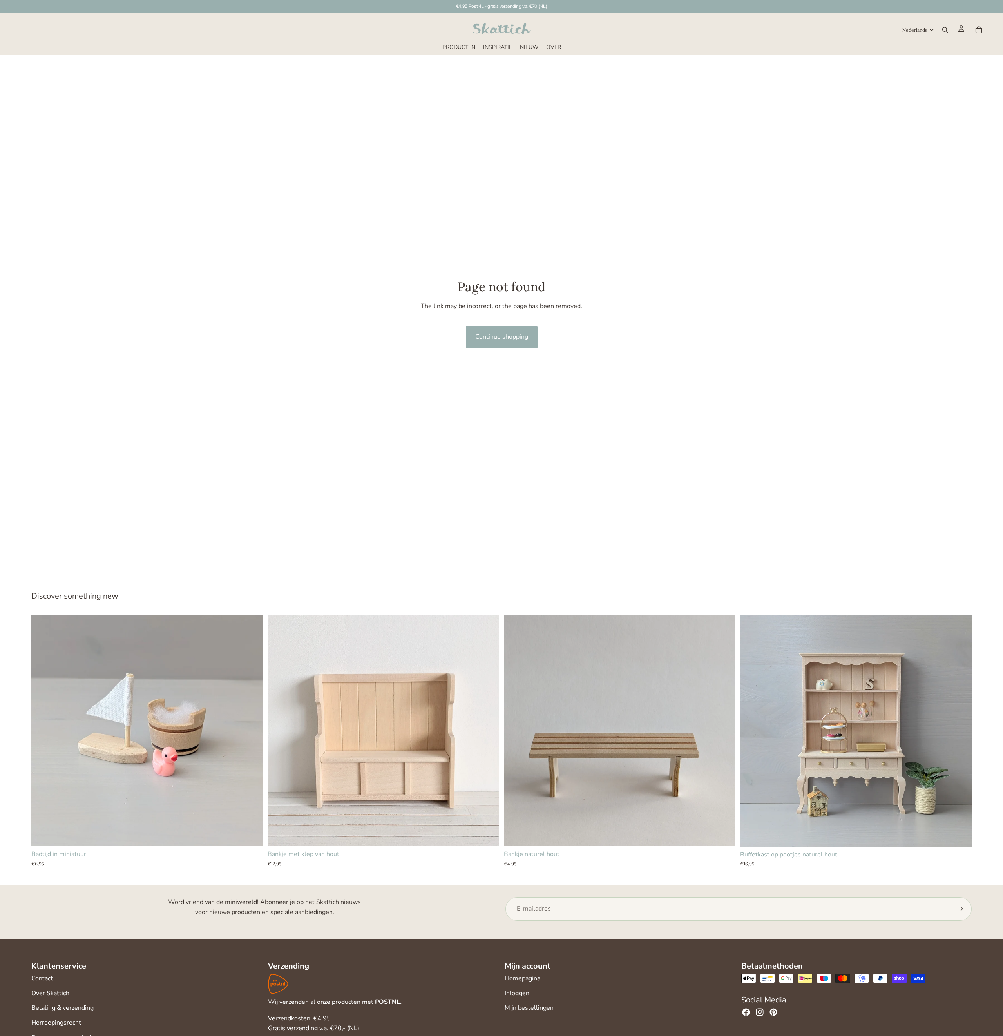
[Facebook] (746, 1012)
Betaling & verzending (62, 1007)
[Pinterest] (773, 1012)
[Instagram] (759, 1012)
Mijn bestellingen (529, 1007)
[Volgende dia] (487, 730)
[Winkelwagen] (978, 29)
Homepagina (522, 978)
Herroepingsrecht (56, 1022)
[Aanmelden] (960, 909)
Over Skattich (50, 993)
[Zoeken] (945, 29)
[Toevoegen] (251, 834)
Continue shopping (501, 336)
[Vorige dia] (279, 730)
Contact (42, 978)
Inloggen (517, 993)
